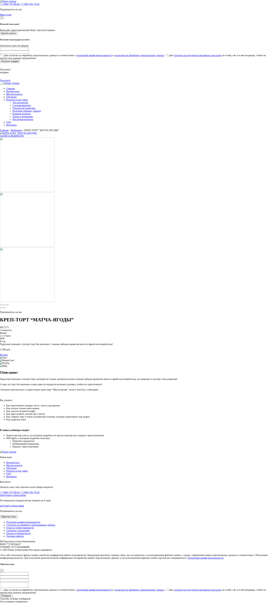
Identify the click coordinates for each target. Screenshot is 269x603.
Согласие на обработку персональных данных (30, 525)
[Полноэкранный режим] (4, 304)
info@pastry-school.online (13, 495)
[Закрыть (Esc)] (1, 304)
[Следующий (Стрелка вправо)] (4, 307)
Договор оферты (15, 536)
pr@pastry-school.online (12, 505)
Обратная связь (8, 517)
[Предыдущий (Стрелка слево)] (1, 307)
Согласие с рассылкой (18, 530)
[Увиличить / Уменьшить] (7, 304)
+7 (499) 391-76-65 (30, 4)
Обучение (11, 97)
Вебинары (16, 130)
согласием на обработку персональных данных (139, 55)
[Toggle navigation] (1, 84)
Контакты (11, 125)
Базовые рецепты (21, 113)
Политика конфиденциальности (23, 522)
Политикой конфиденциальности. (206, 558)
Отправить (6, 596)
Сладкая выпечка (21, 105)
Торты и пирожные (22, 116)
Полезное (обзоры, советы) (26, 111)
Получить (5, 80)
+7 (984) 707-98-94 (9, 4)
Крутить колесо (8, 33)
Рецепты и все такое (17, 99)
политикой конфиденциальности (94, 55)
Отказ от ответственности (20, 527)
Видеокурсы (12, 91)
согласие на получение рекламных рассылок (197, 55)
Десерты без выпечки (23, 108)
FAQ (8, 122)
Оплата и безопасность (18, 533)
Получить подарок (10, 61)
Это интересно (20, 102)
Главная (4, 130)
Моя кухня (5, 14)
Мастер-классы (14, 94)
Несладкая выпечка (22, 119)
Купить (4, 354)
